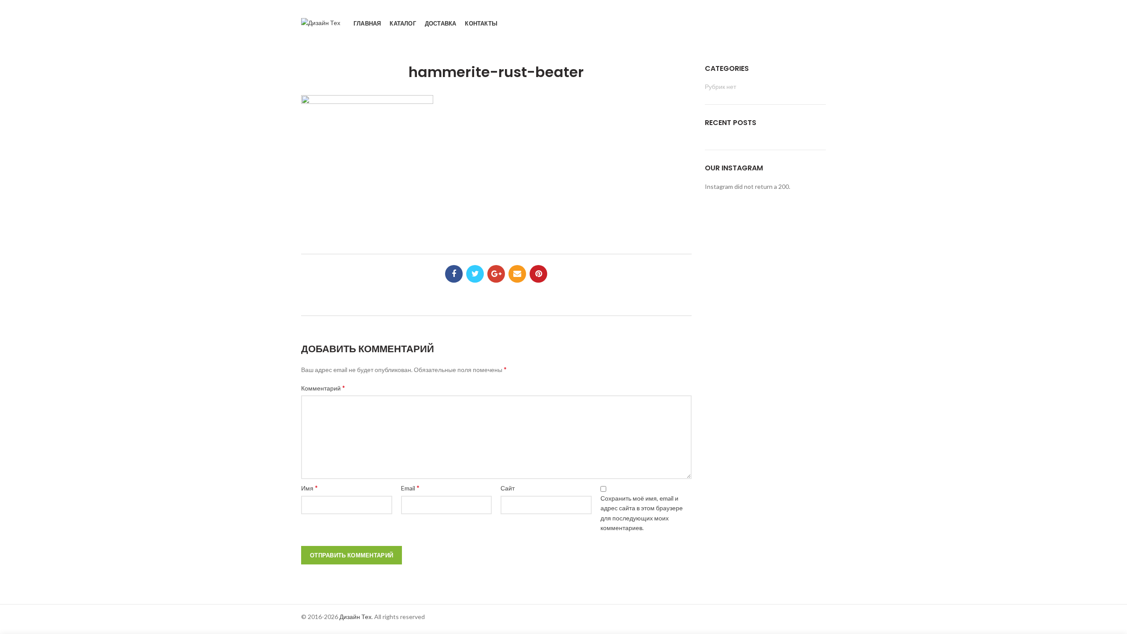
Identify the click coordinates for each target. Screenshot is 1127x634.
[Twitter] (475, 274)
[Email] (517, 274)
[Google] (496, 274)
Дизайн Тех (355, 616)
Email (410, 487)
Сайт (508, 488)
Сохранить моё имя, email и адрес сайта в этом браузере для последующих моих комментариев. (641, 512)
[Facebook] (454, 274)
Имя (309, 487)
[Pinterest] (538, 274)
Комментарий (323, 387)
